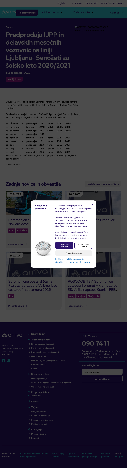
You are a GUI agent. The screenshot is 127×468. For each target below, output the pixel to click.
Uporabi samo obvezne (83, 245)
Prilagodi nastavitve (74, 253)
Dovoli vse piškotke (64, 245)
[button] (92, 204)
